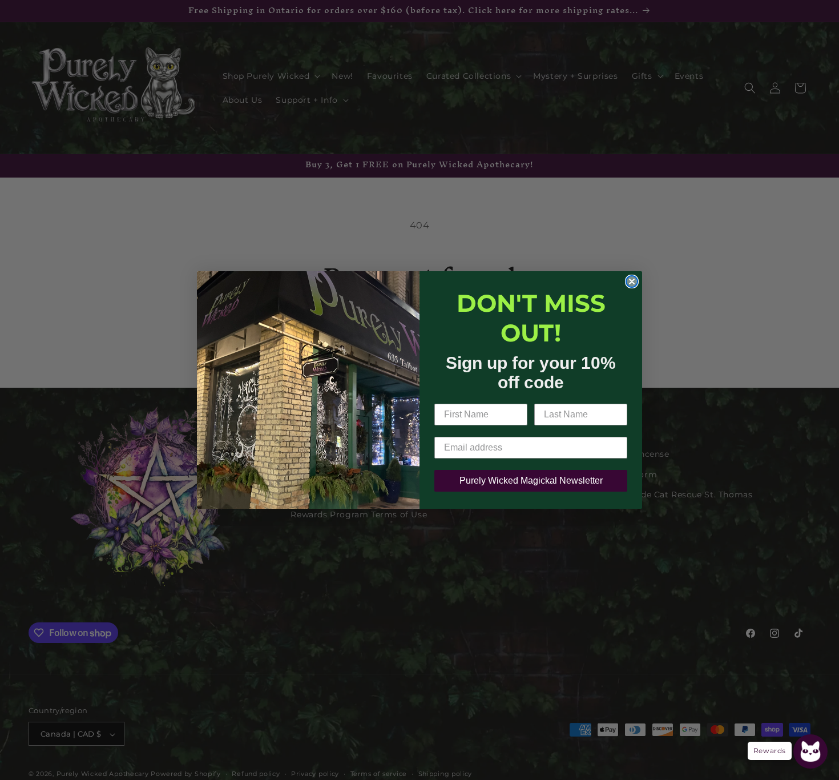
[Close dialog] (632, 281)
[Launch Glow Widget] (810, 751)
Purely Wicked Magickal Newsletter (531, 480)
